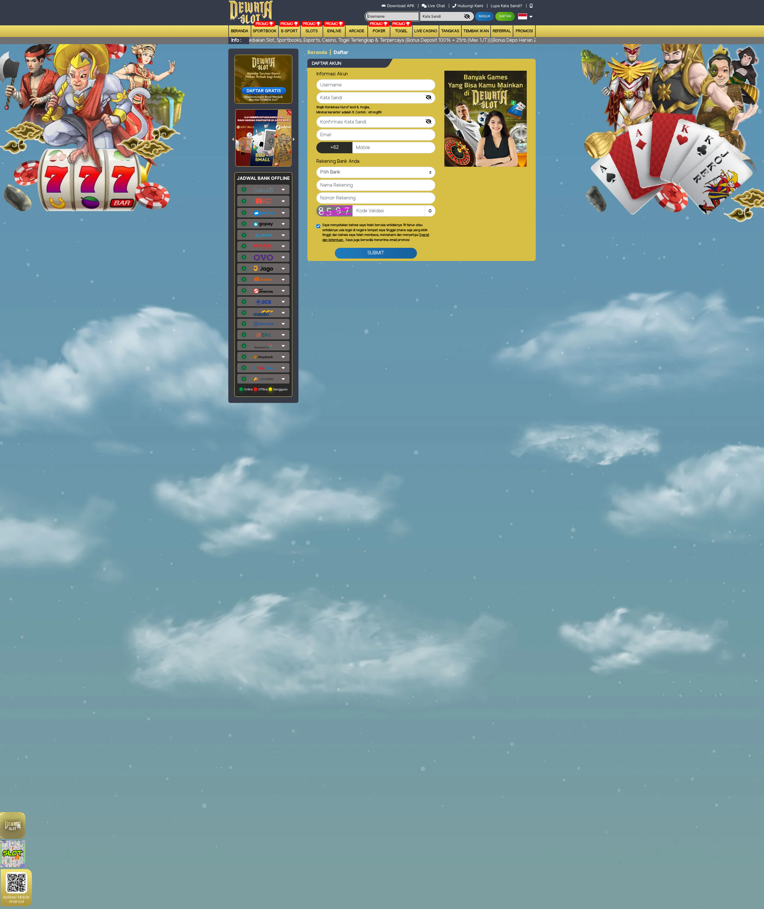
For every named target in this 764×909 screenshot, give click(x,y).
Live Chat (435, 5)
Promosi (524, 31)
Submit (375, 253)
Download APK (400, 5)
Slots (312, 31)
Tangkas (450, 31)
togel (401, 31)
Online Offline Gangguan (265, 389)
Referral (502, 31)
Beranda (239, 31)
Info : (236, 40)
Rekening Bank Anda (337, 161)
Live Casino (425, 31)
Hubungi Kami (470, 5)
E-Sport (289, 31)
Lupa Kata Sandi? (507, 5)
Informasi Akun (332, 74)
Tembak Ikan (476, 31)
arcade (356, 31)
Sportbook (265, 31)
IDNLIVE (334, 31)
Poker (379, 31)
